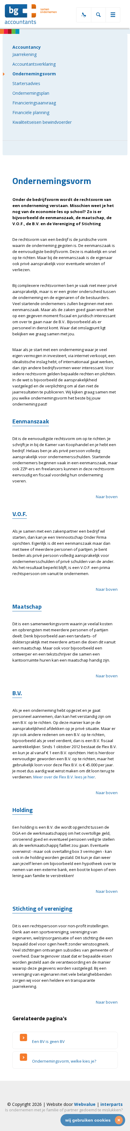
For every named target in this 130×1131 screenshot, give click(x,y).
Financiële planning (30, 112)
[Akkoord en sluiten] (119, 1120)
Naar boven (107, 496)
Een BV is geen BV (48, 1041)
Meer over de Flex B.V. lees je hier (64, 777)
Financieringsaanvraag (34, 103)
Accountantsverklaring (34, 64)
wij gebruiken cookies (88, 1120)
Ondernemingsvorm (34, 74)
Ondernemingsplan (30, 93)
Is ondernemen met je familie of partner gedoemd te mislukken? (64, 1110)
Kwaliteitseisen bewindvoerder (42, 122)
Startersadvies (26, 83)
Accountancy (26, 47)
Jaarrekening (24, 54)
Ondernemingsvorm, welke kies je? (64, 1061)
